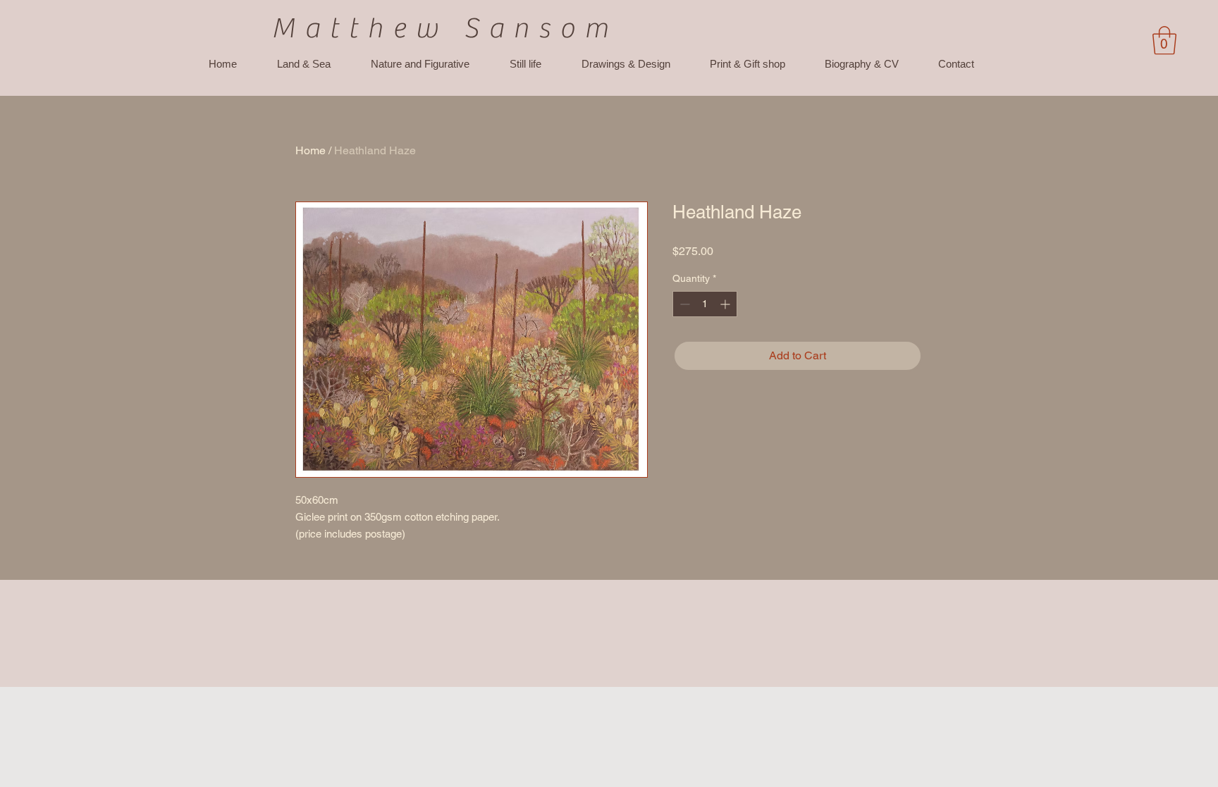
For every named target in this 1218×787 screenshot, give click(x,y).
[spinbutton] (705, 304)
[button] (1164, 40)
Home (310, 150)
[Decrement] (683, 304)
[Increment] (726, 304)
